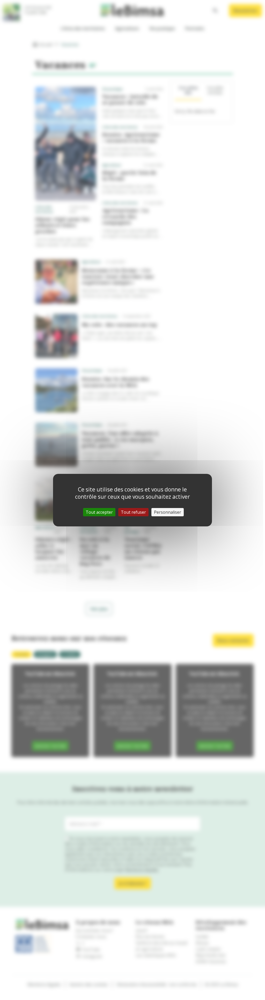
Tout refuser (133, 512)
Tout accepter (99, 512)
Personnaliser (167, 512)
